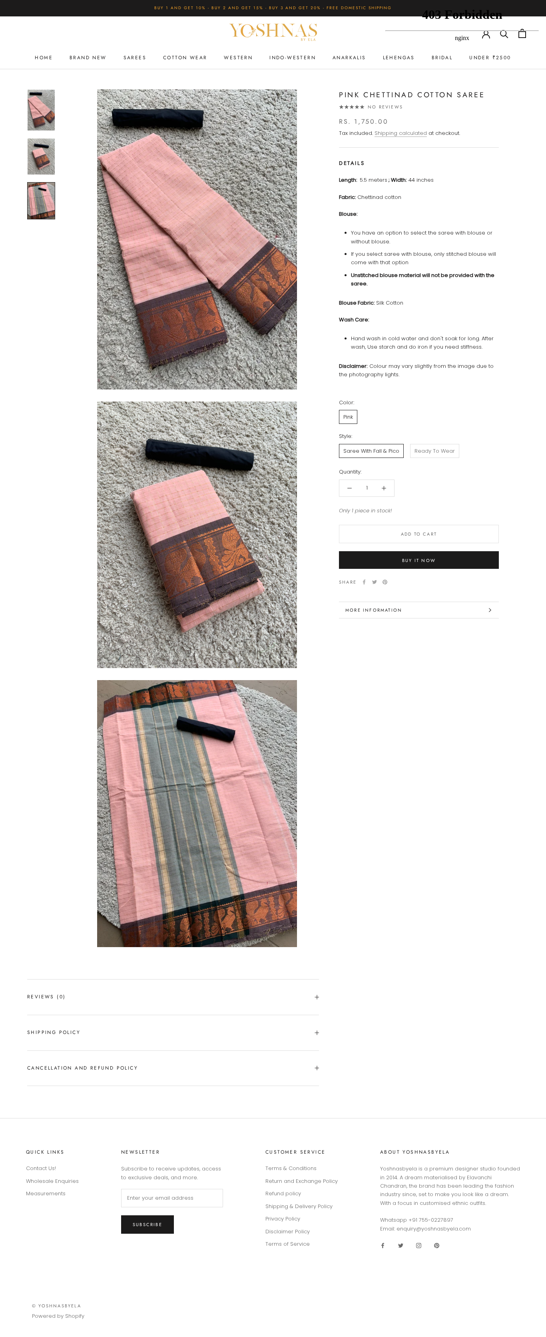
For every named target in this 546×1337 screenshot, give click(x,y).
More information (373, 610)
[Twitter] (374, 582)
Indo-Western (292, 57)
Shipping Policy (53, 1032)
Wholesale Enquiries (52, 1181)
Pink (348, 417)
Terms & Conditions (291, 1168)
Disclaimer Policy (287, 1231)
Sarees (135, 57)
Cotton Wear (185, 57)
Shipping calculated (401, 133)
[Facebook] (364, 582)
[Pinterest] (385, 582)
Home (44, 57)
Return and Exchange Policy (301, 1181)
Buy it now (419, 560)
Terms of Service (287, 1244)
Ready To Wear (434, 451)
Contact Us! (41, 1168)
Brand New (88, 57)
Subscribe (147, 1224)
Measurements (46, 1193)
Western (238, 57)
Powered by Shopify (58, 1316)
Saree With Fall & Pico (371, 451)
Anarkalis (349, 57)
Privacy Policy (282, 1219)
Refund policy (283, 1193)
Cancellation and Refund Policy (82, 1068)
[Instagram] (418, 1245)
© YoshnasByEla (56, 1306)
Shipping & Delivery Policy (299, 1206)
